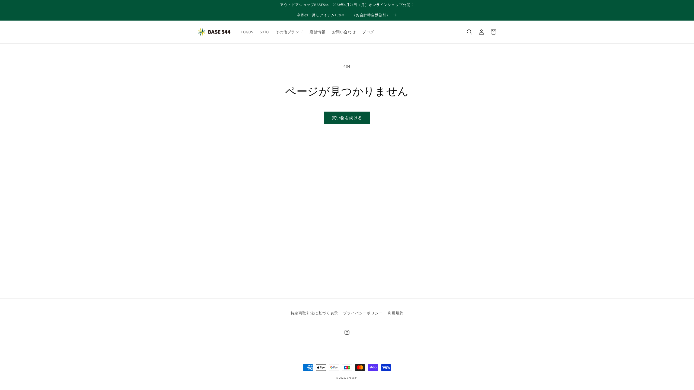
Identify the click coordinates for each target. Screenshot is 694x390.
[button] (469, 32)
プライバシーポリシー (363, 313)
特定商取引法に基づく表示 (314, 313)
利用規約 (395, 313)
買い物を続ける (347, 117)
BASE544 (352, 377)
